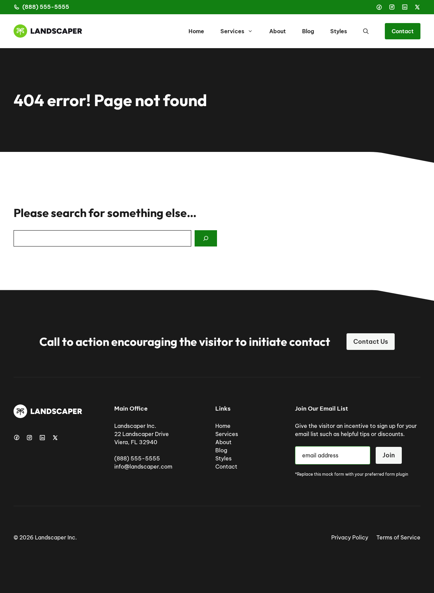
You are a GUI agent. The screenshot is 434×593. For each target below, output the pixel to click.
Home (196, 31)
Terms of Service (398, 537)
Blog (308, 31)
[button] (366, 31)
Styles (338, 31)
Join (388, 455)
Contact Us (370, 341)
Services (232, 31)
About (277, 31)
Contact (403, 31)
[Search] (206, 238)
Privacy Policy (349, 537)
